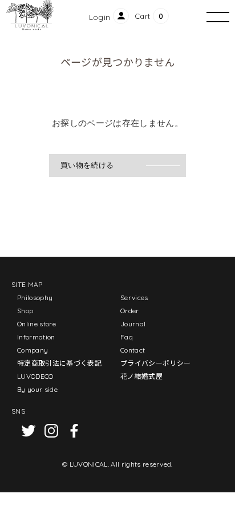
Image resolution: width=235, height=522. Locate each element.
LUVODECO (35, 376)
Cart (142, 16)
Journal (132, 323)
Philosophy (34, 297)
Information (36, 337)
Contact (132, 350)
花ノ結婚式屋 (141, 376)
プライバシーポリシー (155, 363)
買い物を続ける (87, 165)
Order (129, 310)
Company (32, 350)
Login (100, 17)
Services (134, 297)
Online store (36, 323)
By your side (37, 389)
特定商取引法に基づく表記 (59, 363)
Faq (126, 337)
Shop (25, 310)
